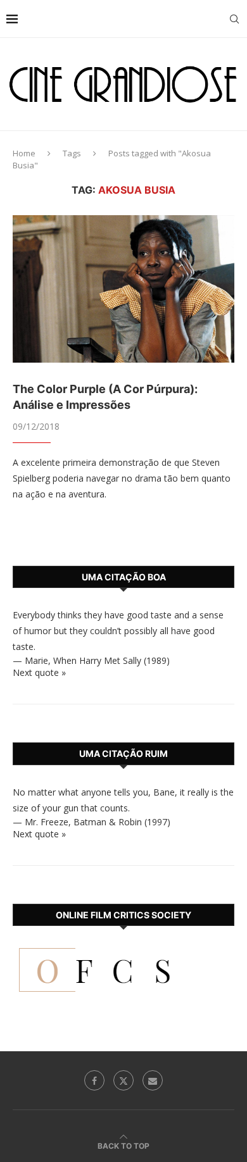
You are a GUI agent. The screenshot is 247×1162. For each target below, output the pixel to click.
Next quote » (39, 672)
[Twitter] (123, 1080)
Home (24, 153)
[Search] (234, 19)
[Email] (152, 1080)
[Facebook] (94, 1080)
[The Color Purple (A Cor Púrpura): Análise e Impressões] (123, 289)
